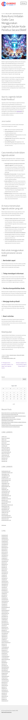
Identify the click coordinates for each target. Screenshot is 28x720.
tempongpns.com (5, 474)
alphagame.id (4, 638)
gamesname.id (5, 685)
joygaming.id (4, 653)
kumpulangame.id (5, 610)
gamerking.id (4, 662)
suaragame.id (4, 602)
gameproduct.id (5, 628)
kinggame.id (4, 699)
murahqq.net (4, 445)
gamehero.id (4, 565)
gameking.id (4, 694)
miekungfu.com (5, 489)
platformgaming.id (6, 671)
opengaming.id (5, 581)
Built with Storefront (6, 712)
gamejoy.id (4, 661)
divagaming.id (5, 536)
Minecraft (19, 355)
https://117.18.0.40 (6, 456)
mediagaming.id (5, 651)
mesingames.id (5, 555)
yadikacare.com (5, 512)
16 (24, 394)
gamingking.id (5, 670)
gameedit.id (4, 630)
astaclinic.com (5, 514)
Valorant (7, 356)
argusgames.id (5, 584)
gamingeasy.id (5, 665)
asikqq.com (4, 436)
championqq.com (5, 455)
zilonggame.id (5, 585)
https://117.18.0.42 (6, 444)
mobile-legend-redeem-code (9, 358)
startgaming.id (5, 542)
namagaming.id (5, 539)
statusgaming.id (5, 680)
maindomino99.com (6, 448)
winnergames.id (5, 582)
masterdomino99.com (6, 452)
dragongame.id (5, 700)
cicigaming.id (4, 619)
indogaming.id (5, 538)
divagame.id (4, 576)
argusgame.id (4, 588)
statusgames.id (5, 691)
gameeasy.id (4, 693)
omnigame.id (4, 605)
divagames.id (4, 556)
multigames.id (5, 690)
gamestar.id (4, 570)
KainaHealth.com (5, 509)
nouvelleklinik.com (6, 507)
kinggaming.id (5, 673)
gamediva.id (4, 567)
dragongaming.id (5, 676)
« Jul (14, 404)
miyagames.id (5, 614)
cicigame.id (4, 639)
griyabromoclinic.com (6, 520)
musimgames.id (5, 559)
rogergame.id (4, 636)
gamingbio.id (4, 595)
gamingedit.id (5, 621)
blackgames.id (5, 618)
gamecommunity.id (6, 659)
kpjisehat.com (5, 500)
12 (10, 394)
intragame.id (4, 604)
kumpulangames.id (6, 607)
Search (3, 377)
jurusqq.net (4, 442)
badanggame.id (5, 641)
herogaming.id (5, 535)
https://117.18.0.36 (6, 438)
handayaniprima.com (6, 478)
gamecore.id (4, 562)
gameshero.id (4, 546)
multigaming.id (5, 679)
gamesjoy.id (4, 644)
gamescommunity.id (6, 642)
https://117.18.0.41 (6, 447)
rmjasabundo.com (5, 492)
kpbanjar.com (4, 503)
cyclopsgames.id (5, 647)
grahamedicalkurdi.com (7, 517)
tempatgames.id (5, 601)
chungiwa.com (5, 497)
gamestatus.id (5, 696)
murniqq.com (4, 459)
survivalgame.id (5, 592)
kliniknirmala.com (5, 506)
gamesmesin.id (5, 547)
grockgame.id (4, 590)
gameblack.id (4, 634)
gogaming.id (4, 674)
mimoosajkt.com (5, 494)
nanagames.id (5, 654)
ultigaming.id (4, 677)
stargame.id (4, 579)
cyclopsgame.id (5, 657)
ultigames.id (4, 688)
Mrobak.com (4, 488)
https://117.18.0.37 (6, 453)
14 (17, 394)
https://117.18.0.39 (6, 441)
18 (6, 396)
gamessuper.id (5, 552)
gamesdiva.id (4, 550)
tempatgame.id (5, 611)
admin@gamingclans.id (18, 13)
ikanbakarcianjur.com (6, 498)
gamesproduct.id (5, 613)
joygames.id (4, 645)
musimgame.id (5, 572)
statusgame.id (5, 544)
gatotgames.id (5, 616)
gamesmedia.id (5, 648)
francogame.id (5, 633)
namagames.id (5, 561)
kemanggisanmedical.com (7, 504)
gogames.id (4, 687)
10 (3, 394)
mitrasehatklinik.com (6, 501)
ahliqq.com (4, 439)
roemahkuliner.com (6, 475)
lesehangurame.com (6, 471)
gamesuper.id (4, 568)
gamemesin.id (5, 564)
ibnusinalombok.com (6, 515)
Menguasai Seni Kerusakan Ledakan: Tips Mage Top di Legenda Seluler (7, 365)
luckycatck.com (5, 481)
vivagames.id (4, 558)
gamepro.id (4, 697)
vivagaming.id (5, 541)
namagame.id (4, 578)
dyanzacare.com (5, 518)
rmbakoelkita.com (5, 483)
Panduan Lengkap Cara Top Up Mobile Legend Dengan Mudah (21, 364)
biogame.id (4, 608)
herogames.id (4, 553)
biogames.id (4, 596)
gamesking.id (4, 684)
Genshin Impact (13, 355)
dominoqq (4, 525)
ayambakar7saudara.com (7, 472)
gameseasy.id (4, 682)
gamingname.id (5, 668)
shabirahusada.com (6, 511)
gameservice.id (5, 627)
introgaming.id (5, 599)
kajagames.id (4, 650)
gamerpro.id (4, 664)
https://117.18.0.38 (6, 450)
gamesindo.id (4, 549)
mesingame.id (5, 573)
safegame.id (4, 593)
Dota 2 (8, 355)
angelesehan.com (5, 485)
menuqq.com (4, 461)
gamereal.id (4, 625)
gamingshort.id (5, 622)
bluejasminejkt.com (6, 486)
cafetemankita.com (6, 491)
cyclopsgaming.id (5, 656)
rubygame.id (4, 587)
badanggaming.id (5, 631)
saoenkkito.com (5, 477)
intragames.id (5, 598)
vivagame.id (4, 575)
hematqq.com (5, 458)
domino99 (19, 111)
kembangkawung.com (6, 495)
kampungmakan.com (6, 480)
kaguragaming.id (5, 667)
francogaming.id (5, 624)
